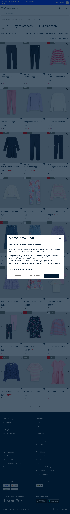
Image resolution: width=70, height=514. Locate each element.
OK (51, 276)
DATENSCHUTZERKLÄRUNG (16, 269)
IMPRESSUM (29, 269)
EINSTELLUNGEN (34, 276)
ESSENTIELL (18, 276)
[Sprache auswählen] (59, 238)
